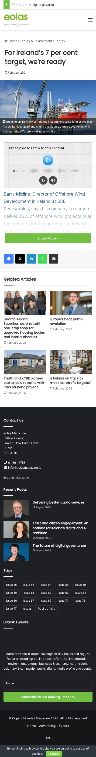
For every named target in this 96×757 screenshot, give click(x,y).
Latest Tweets (16, 622)
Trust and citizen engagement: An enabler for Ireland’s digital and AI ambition (60, 528)
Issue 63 (63, 592)
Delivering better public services (59, 502)
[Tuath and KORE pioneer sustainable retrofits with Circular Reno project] (25, 362)
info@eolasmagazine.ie (24, 467)
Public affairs (46, 608)
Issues (27, 608)
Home (12, 41)
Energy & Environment (36, 41)
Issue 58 (63, 584)
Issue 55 (11, 584)
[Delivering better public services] (16, 509)
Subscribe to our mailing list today (48, 697)
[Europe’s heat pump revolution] (71, 303)
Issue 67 (28, 600)
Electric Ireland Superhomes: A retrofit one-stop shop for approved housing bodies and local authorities (24, 328)
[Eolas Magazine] (15, 20)
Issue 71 (63, 600)
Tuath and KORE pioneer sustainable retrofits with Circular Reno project (24, 382)
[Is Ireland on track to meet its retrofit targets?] (71, 362)
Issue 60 (11, 592)
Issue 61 (29, 592)
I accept (53, 753)
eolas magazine (18, 477)
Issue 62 (46, 592)
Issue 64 (80, 592)
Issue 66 (11, 600)
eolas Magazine (38, 718)
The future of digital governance (35, 5)
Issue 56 (28, 584)
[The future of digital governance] (16, 552)
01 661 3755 (17, 462)
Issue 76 (80, 600)
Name (10, 683)
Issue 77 (11, 608)
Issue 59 (80, 584)
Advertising (47, 726)
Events (64, 726)
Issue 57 (46, 584)
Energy (60, 41)
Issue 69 (46, 600)
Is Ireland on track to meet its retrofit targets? (70, 380)
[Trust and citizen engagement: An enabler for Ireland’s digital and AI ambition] (16, 529)
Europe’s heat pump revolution (66, 321)
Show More (47, 238)
